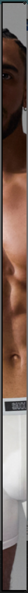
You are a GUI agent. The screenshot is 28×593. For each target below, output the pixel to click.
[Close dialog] (24, 3)
